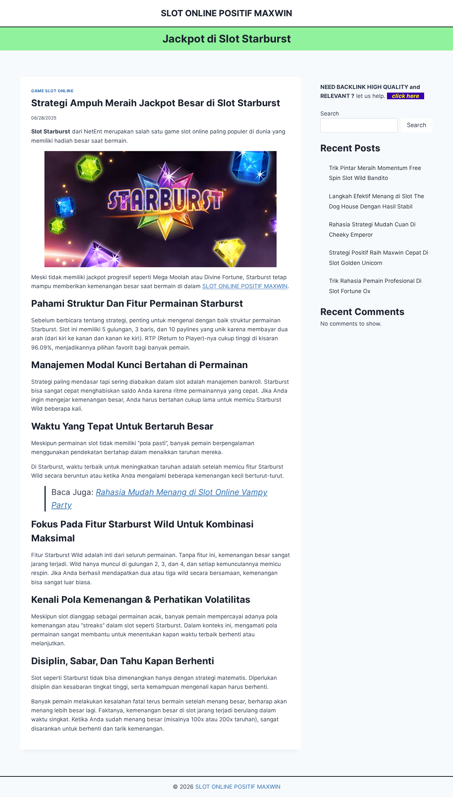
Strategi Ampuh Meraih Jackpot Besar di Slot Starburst (155, 103)
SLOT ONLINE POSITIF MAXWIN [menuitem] (245, 286)
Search (329, 113)
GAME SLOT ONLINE (52, 90)
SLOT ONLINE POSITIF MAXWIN (238, 786)
